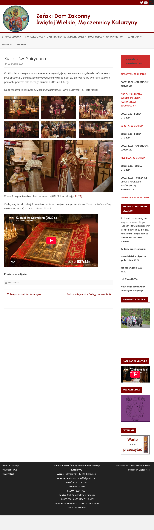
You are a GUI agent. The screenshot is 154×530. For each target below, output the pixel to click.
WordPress (144, 469)
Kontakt (7, 44)
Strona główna (11, 36)
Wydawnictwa (114, 36)
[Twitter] (141, 2)
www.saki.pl (8, 473)
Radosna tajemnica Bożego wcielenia (88, 294)
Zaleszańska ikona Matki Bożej (65, 36)
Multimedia (95, 36)
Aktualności (13, 282)
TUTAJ (78, 196)
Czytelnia (133, 36)
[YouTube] (146, 2)
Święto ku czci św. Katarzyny (25, 294)
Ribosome (121, 465)
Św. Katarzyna (34, 36)
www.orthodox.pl (11, 465)
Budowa (21, 44)
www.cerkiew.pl (10, 469)
